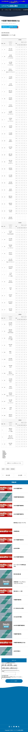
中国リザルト (5, 26)
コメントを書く (14, 680)
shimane (12, 469)
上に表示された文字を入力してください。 (12, 677)
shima (7, 469)
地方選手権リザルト (12, 26)
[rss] (18, 726)
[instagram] (9, 726)
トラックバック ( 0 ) (6, 664)
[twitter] (11, 726)
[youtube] (16, 726)
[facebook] (14, 726)
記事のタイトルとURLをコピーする (14, 463)
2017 (3, 469)
